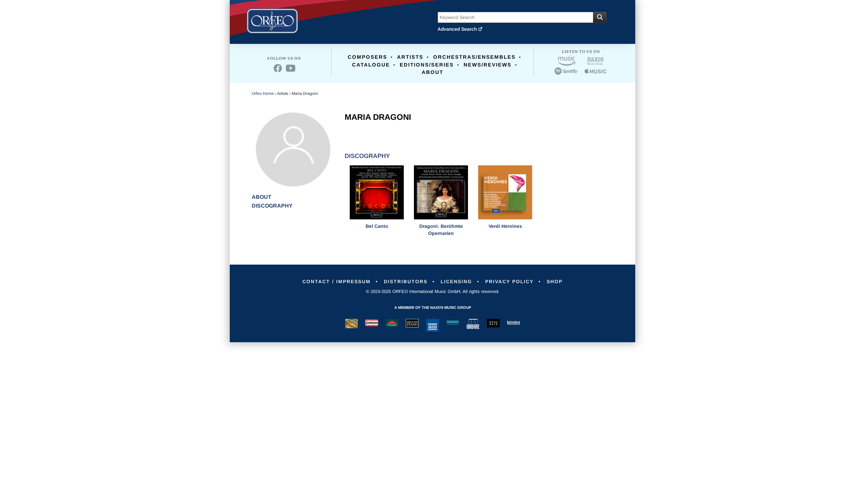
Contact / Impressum (336, 281)
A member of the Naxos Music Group (432, 307)
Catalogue (371, 65)
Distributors (405, 281)
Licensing (456, 281)
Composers (367, 57)
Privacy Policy (509, 281)
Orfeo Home (263, 93)
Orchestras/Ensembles (474, 57)
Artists (410, 57)
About (432, 72)
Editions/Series (427, 65)
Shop (555, 281)
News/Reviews (488, 65)
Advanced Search (458, 29)
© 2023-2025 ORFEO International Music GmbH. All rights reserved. (432, 291)
